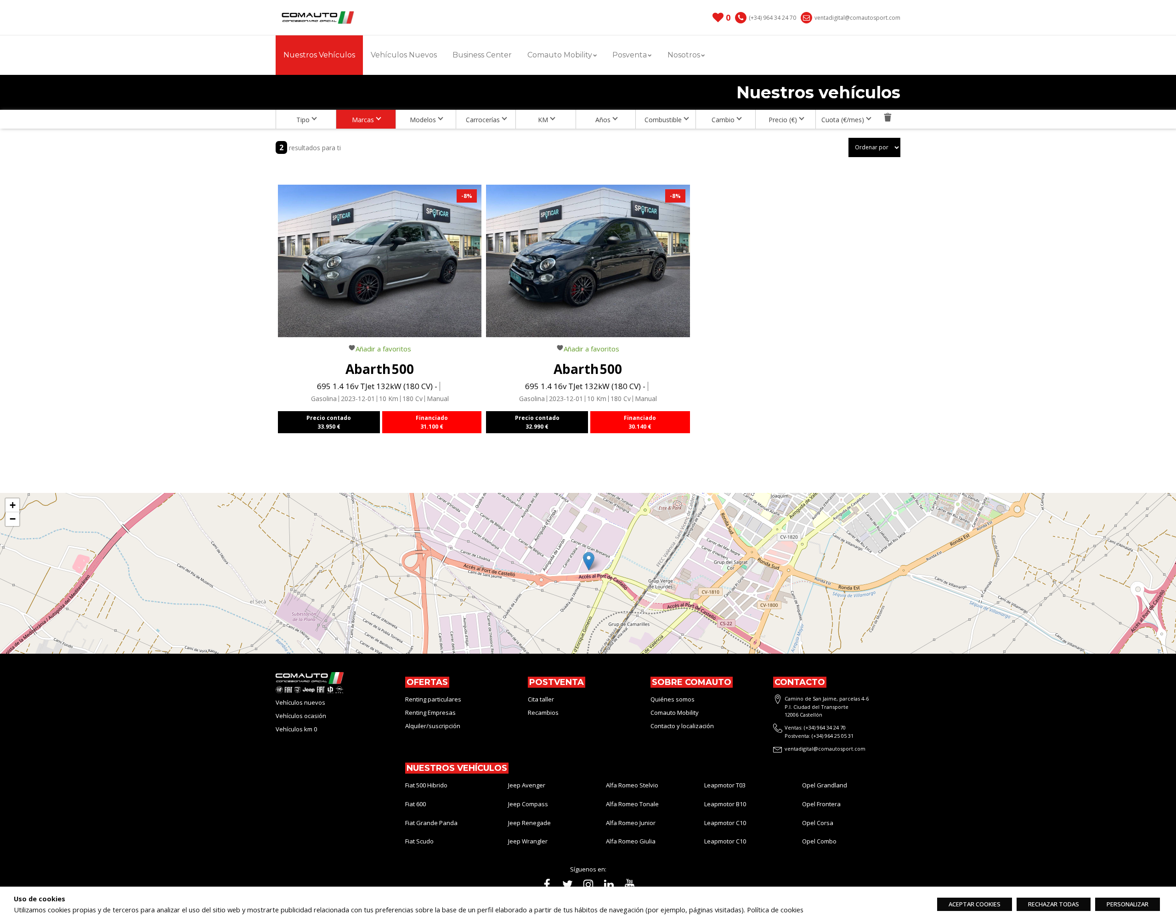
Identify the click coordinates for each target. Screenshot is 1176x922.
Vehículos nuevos (300, 702)
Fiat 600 (415, 804)
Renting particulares (433, 699)
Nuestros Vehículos (319, 55)
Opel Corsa (817, 823)
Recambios (543, 712)
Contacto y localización (682, 726)
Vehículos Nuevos (404, 55)
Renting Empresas (430, 712)
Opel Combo (819, 841)
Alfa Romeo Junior (631, 823)
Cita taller (541, 699)
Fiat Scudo (419, 841)
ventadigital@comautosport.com (857, 18)
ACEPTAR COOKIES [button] (975, 904)
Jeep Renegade (529, 823)
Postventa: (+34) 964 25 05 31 (819, 735)
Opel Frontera (821, 804)
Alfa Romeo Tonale (632, 804)
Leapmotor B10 (725, 804)
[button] (588, 561)
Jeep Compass (528, 804)
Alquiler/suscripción (432, 726)
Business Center (482, 55)
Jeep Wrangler (528, 841)
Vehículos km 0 (296, 729)
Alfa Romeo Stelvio (632, 785)
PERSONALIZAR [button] (1127, 904)
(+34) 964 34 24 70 (772, 18)
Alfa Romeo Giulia (631, 841)
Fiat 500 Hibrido (426, 785)
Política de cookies (775, 909)
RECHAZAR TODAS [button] (1053, 904)
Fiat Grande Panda (431, 823)
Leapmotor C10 (725, 823)
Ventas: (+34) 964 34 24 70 (815, 727)
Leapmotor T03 (725, 785)
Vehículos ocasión (301, 716)
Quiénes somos (672, 699)
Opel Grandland (824, 785)
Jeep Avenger (526, 785)
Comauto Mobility (675, 712)
